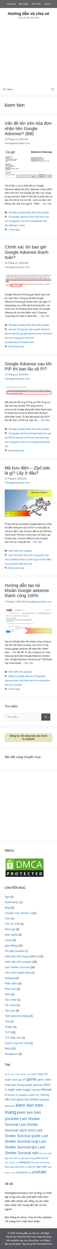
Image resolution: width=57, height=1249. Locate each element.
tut (26, 1167)
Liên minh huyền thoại (18, 972)
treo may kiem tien (14, 1167)
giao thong (17, 1084)
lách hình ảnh (45, 1153)
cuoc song (37, 1074)
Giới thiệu (36, 4)
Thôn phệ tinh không (17, 1016)
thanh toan (28, 342)
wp (30, 1172)
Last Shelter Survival (17, 967)
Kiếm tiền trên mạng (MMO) (21, 956)
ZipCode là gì (25, 563)
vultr (44, 1166)
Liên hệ (47, 4)
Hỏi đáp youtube (17, 212)
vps (38, 1166)
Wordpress (11, 1053)
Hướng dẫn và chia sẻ (28, 13)
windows (8, 1173)
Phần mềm (11, 983)
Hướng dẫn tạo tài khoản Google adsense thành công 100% (27, 590)
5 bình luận (14, 689)
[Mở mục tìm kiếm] (52, 89)
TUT (7, 1032)
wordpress (22, 1172)
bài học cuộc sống (12, 1074)
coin (28, 1074)
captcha (23, 1074)
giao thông (11, 945)
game (31, 1079)
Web (7, 1048)
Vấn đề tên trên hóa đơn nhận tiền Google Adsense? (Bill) (28, 128)
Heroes (36, 1089)
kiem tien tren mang (29, 555)
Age (7, 896)
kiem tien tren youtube (27, 221)
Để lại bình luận (16, 346)
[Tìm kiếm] (45, 717)
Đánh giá (10, 929)
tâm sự (32, 1166)
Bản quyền (24, 4)
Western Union (17, 225)
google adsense (21, 216)
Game (8, 940)
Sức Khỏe (10, 999)
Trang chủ (11, 4)
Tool (7, 1021)
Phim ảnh (10, 988)
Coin (7, 918)
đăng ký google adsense (21, 676)
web (49, 1167)
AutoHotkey (12, 902)
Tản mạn (10, 1010)
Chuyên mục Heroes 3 (18, 913)
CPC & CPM (12, 923)
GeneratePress (44, 1243)
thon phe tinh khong (40, 1162)
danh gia (17, 1079)
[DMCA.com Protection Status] (24, 876)
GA (10, 216)
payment (18, 342)
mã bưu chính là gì (28, 559)
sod (17, 1163)
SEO (7, 994)
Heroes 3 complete (17, 1095)
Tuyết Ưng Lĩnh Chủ (17, 1043)
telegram (25, 1162)
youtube (14, 563)
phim (38, 1158)
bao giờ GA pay (17, 329)
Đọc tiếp (47, 203)
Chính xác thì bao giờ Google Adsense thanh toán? (26, 252)
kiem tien (34, 216)
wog (13, 1173)
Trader (8, 1026)
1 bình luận (14, 229)
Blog (7, 907)
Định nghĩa (11, 934)
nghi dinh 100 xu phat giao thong (20, 1158)
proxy (45, 1158)
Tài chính (10, 1005)
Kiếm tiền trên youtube (37, 212)
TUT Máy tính (13, 1037)
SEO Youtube (10, 1163)
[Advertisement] (28, 51)
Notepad (10, 978)
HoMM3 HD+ (34, 1095)
